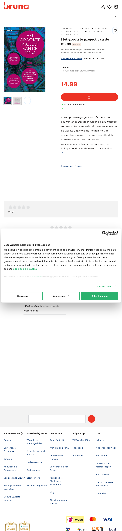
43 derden (36, 276)
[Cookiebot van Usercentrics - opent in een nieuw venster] (104, 233)
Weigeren (22, 296)
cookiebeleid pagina (25, 268)
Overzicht (67, 28)
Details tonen (104, 286)
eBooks (84, 28)
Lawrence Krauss (71, 58)
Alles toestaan (100, 296)
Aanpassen (59, 296)
